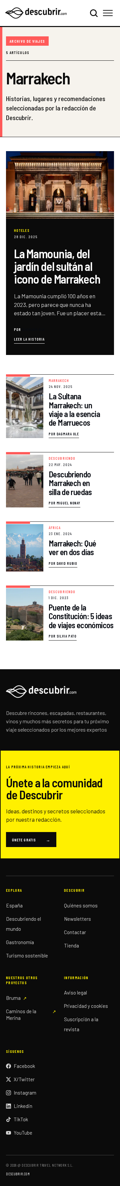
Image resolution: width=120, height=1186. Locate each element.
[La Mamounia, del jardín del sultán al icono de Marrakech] (60, 253)
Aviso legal (75, 993)
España (14, 905)
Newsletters (77, 919)
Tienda (71, 945)
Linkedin (23, 1106)
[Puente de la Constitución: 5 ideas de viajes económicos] (60, 613)
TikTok (21, 1119)
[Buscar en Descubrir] (93, 13)
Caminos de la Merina (21, 1014)
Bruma (13, 998)
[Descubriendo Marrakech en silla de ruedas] (60, 479)
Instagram (25, 1093)
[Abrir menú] (109, 13)
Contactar (75, 932)
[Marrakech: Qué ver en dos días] (60, 546)
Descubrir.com (18, 1174)
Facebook (24, 1066)
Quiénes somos (81, 905)
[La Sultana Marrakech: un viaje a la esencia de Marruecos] (60, 406)
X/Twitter (24, 1079)
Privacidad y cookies (86, 1006)
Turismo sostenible (27, 955)
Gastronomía (20, 942)
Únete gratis (31, 839)
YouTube (23, 1133)
